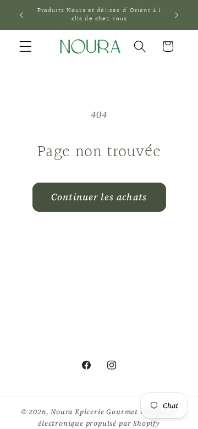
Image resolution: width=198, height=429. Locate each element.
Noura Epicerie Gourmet (94, 411)
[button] (26, 46)
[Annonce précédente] (21, 15)
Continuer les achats (99, 197)
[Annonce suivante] (176, 15)
